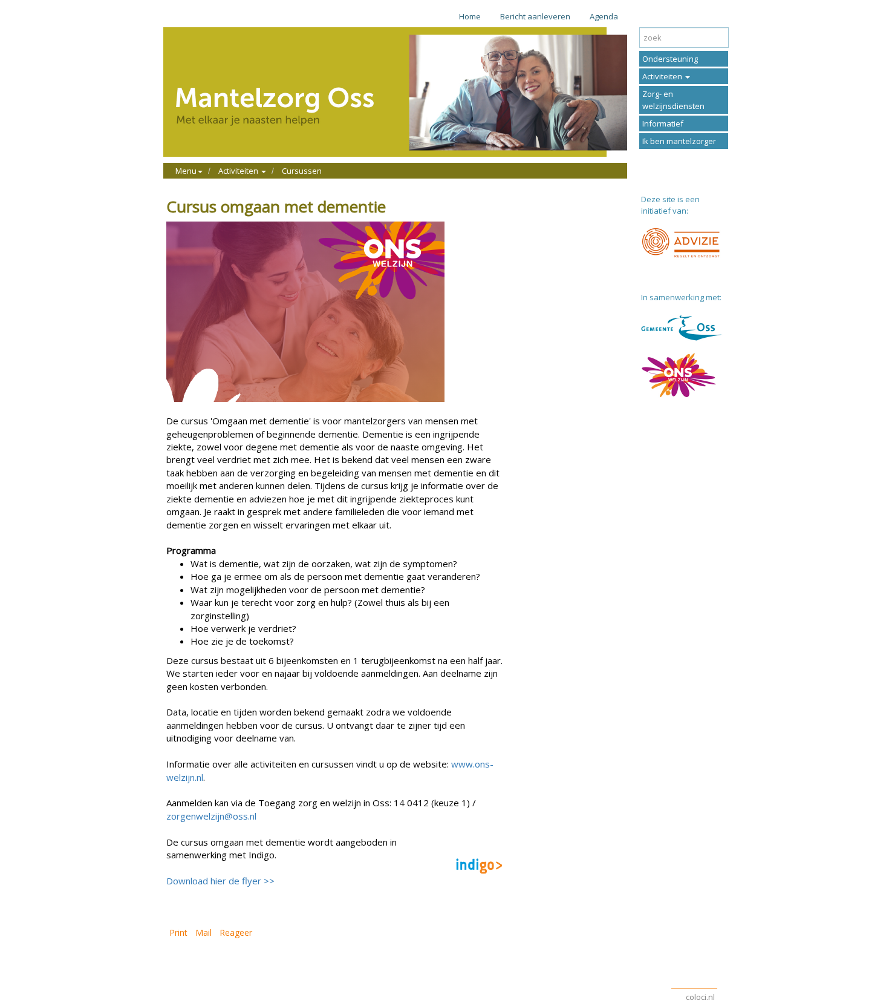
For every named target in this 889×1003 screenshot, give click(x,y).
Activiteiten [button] (239, 170)
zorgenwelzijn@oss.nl (211, 816)
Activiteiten (663, 76)
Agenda (604, 16)
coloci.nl (700, 996)
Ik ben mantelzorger (679, 141)
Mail (203, 932)
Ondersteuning (670, 58)
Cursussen (302, 170)
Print (178, 932)
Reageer (236, 932)
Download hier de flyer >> (220, 881)
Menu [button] (186, 170)
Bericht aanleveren (535, 16)
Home (470, 16)
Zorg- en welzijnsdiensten (673, 99)
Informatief (662, 123)
